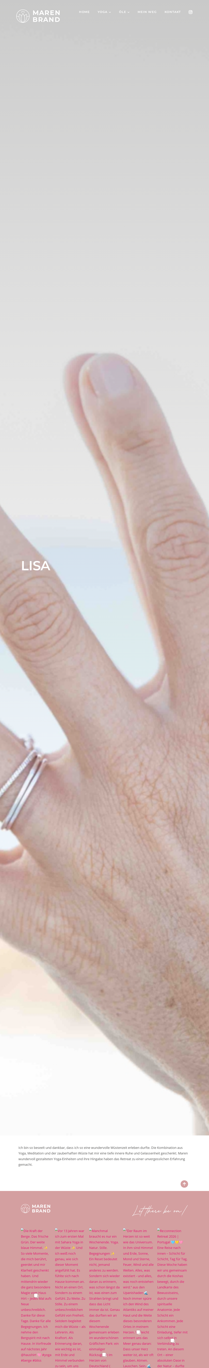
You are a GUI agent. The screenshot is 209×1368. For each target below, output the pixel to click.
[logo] (35, 1205)
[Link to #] (184, 1184)
